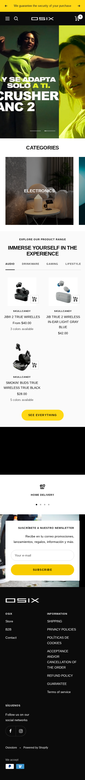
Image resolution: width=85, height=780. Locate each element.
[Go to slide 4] (48, 504)
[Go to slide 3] (44, 504)
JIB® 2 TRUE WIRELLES (22, 317)
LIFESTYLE (73, 263)
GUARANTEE (57, 684)
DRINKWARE (30, 263)
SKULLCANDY (22, 311)
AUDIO (10, 263)
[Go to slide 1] (36, 504)
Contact (11, 637)
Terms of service (59, 692)
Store (9, 621)
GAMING (52, 263)
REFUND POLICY (60, 675)
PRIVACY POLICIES (61, 629)
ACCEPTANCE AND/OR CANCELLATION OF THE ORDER (62, 659)
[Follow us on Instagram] (21, 731)
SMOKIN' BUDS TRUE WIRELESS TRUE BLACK (22, 385)
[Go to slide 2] (40, 504)
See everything (42, 415)
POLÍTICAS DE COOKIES (58, 640)
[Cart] (77, 18)
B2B (8, 629)
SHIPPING (54, 621)
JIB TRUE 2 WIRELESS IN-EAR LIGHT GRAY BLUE (63, 322)
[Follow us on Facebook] (10, 731)
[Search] (16, 19)
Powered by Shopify (35, 747)
